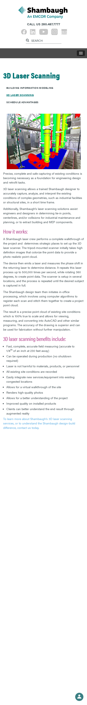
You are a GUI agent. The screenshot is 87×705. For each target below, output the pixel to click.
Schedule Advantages (22, 102)
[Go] (28, 39)
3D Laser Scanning (20, 95)
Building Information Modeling (29, 88)
